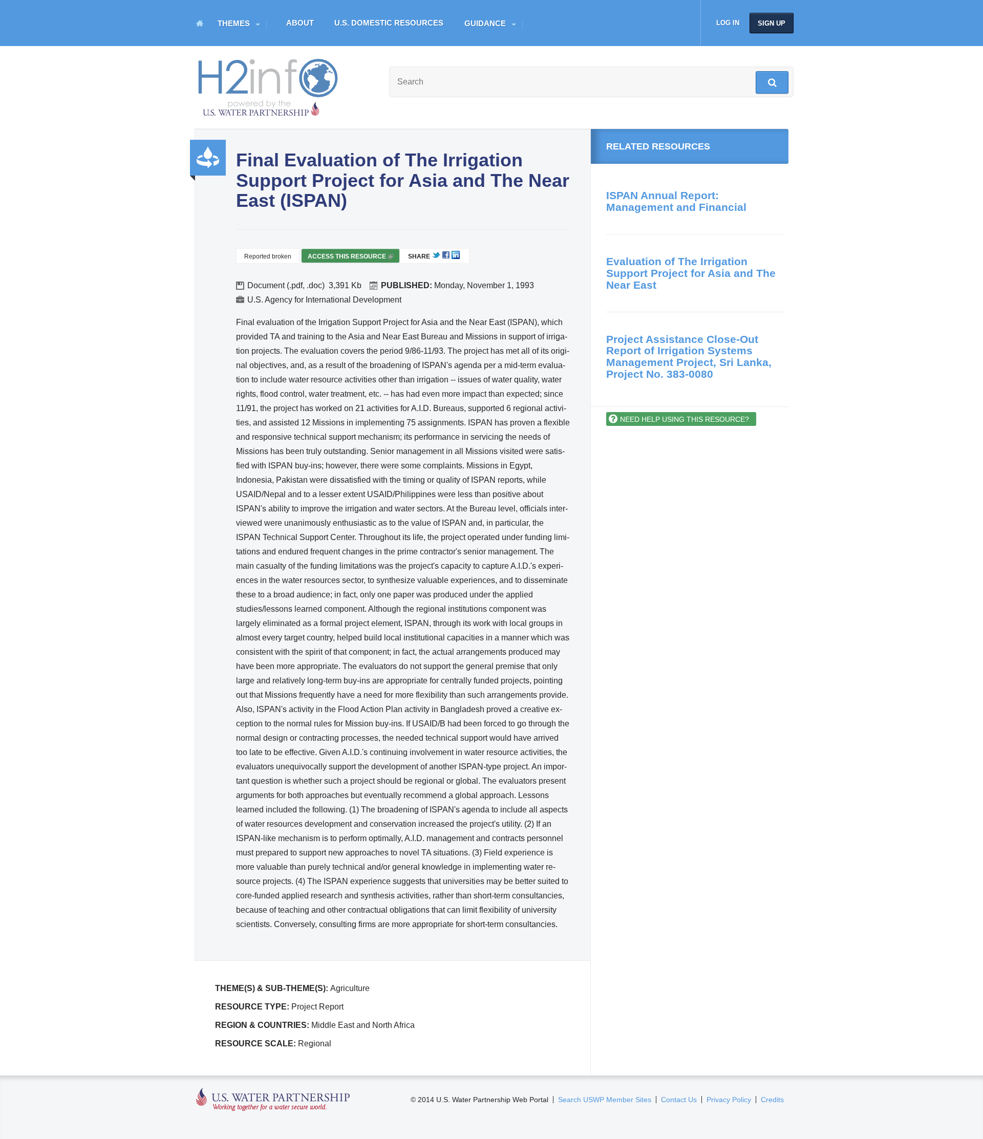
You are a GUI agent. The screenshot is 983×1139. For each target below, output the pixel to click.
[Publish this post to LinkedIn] (456, 257)
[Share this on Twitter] (436, 257)
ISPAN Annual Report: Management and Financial (676, 201)
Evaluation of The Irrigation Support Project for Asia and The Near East (691, 272)
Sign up (771, 23)
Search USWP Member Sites (604, 1099)
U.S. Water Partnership (273, 1100)
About (300, 22)
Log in (727, 23)
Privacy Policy (729, 1099)
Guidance (485, 23)
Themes (234, 23)
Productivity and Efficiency (208, 158)
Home (200, 23)
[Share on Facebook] (446, 257)
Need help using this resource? (684, 419)
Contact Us (679, 1099)
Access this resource (350, 258)
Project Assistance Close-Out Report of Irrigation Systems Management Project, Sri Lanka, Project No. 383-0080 (689, 356)
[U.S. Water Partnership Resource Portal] (269, 85)
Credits (772, 1099)
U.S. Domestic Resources (388, 22)
